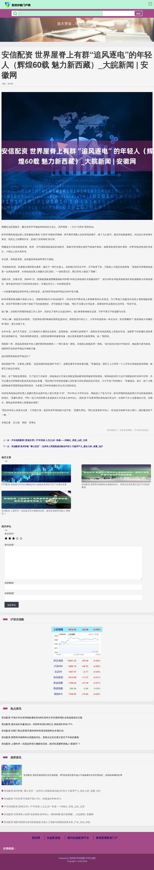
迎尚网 (36, 838)
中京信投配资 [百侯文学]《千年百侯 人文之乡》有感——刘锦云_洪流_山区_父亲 (49, 440)
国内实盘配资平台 (78, 838)
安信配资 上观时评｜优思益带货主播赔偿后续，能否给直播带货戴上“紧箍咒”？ (41, 743)
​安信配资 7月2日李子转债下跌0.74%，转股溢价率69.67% (32, 798)
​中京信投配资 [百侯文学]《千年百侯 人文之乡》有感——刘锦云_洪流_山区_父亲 (44, 806)
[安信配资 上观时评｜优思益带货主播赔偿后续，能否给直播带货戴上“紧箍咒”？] (36, 499)
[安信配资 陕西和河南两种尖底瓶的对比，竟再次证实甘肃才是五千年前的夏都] (116, 472)
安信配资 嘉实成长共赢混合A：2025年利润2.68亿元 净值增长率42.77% (37, 724)
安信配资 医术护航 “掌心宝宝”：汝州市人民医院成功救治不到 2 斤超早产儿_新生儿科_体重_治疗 (57, 446)
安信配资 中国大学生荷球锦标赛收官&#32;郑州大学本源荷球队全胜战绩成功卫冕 (42, 717)
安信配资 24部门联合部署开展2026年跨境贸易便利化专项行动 (32, 730)
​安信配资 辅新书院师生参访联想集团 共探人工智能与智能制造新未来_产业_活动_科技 (47, 822)
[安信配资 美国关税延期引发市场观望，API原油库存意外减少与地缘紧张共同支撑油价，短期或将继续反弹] (12, 775)
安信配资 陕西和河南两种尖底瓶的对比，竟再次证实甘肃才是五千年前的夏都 (40, 737)
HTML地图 (90, 857)
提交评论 (11, 604)
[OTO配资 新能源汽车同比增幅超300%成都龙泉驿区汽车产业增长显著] (36, 472)
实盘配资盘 (53, 838)
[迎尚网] (17, 5)
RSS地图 (80, 857)
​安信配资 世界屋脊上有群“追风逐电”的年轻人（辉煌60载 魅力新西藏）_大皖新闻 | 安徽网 (48, 814)
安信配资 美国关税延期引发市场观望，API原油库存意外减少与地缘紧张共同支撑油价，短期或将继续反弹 (72, 774)
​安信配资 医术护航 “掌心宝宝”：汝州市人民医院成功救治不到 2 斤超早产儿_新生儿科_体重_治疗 (52, 790)
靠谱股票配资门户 (107, 838)
